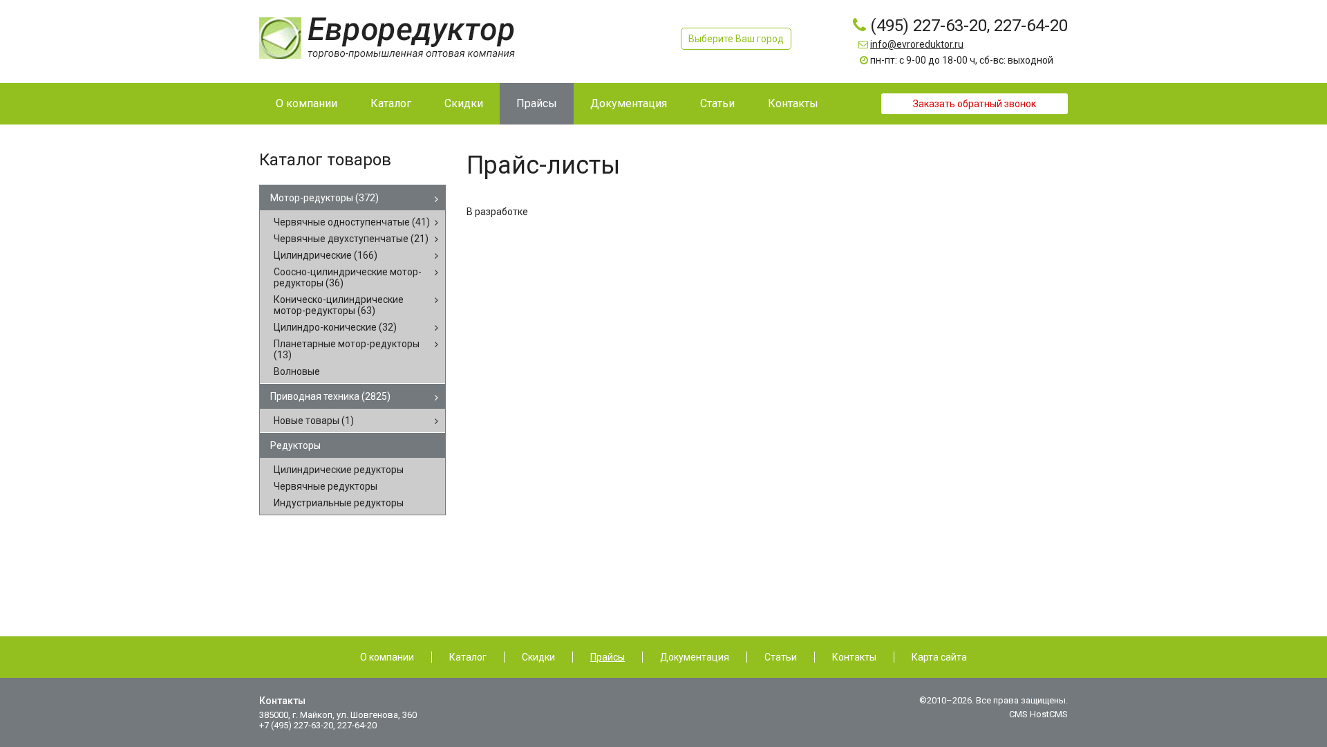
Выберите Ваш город (736, 38)
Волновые (297, 371)
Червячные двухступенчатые (351, 238)
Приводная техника (330, 396)
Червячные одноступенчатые (352, 222)
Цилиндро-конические (335, 327)
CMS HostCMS (1038, 714)
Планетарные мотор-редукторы (347, 349)
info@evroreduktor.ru (916, 44)
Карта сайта (939, 657)
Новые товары (314, 420)
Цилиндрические (325, 255)
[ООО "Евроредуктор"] (387, 37)
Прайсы (607, 657)
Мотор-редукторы (324, 197)
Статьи (780, 657)
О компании (387, 657)
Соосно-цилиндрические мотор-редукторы (348, 277)
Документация (694, 657)
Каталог (468, 657)
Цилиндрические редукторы (339, 469)
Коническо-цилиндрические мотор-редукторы (339, 305)
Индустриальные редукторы (339, 502)
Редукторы (295, 445)
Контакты (854, 657)
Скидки (538, 657)
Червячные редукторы (325, 486)
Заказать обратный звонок (974, 103)
